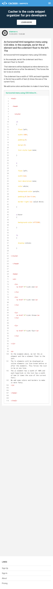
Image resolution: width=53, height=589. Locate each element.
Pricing (4, 583)
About (4, 578)
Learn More (26, 22)
